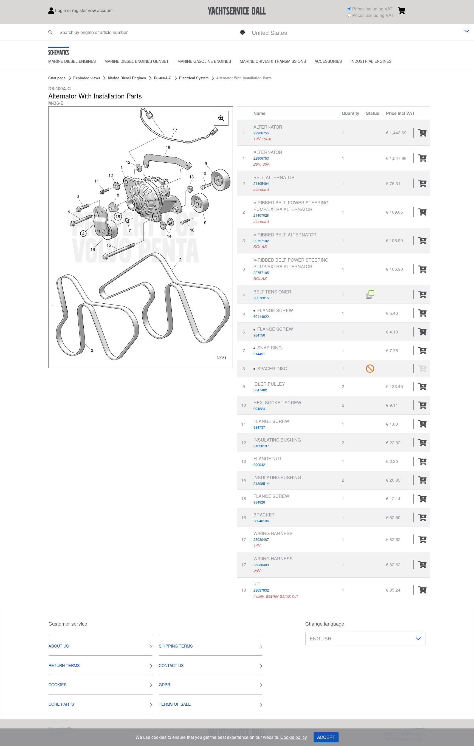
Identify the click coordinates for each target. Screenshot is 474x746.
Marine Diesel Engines (72, 61)
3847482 (260, 389)
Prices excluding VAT (373, 15)
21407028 (261, 215)
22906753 (261, 158)
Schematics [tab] (58, 52)
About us (59, 646)
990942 (259, 464)
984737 (259, 427)
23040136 (261, 520)
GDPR (164, 684)
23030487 (261, 539)
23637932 (261, 590)
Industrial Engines (371, 61)
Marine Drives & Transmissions (273, 61)
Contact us (171, 665)
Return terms (64, 665)
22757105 (261, 272)
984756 (259, 335)
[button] (76, 61)
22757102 (261, 240)
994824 (259, 408)
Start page (57, 77)
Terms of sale (175, 704)
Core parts (61, 704)
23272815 (261, 297)
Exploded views (86, 77)
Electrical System (193, 77)
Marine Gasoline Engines (204, 61)
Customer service (68, 623)
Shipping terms (176, 646)
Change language (324, 623)
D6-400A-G (162, 77)
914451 (259, 353)
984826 (259, 502)
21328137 (261, 445)
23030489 (261, 564)
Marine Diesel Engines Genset (137, 61)
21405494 (261, 183)
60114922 (261, 316)
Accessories (328, 61)
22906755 (261, 132)
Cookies (58, 684)
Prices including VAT (372, 8)
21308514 (261, 483)
